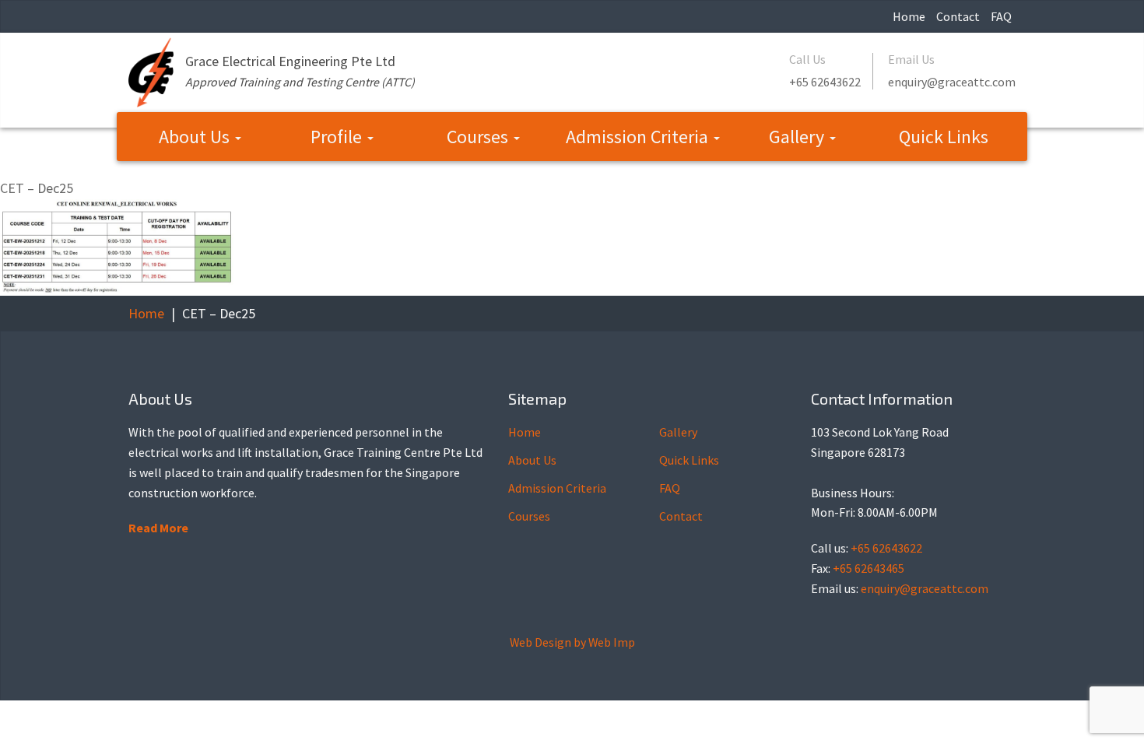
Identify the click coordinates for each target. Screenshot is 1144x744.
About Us (196, 137)
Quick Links (943, 137)
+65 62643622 (825, 81)
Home (909, 16)
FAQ (1001, 16)
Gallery (798, 137)
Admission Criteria (639, 137)
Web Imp (611, 642)
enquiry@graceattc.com (952, 81)
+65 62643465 (868, 568)
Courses (479, 137)
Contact (958, 16)
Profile (338, 137)
